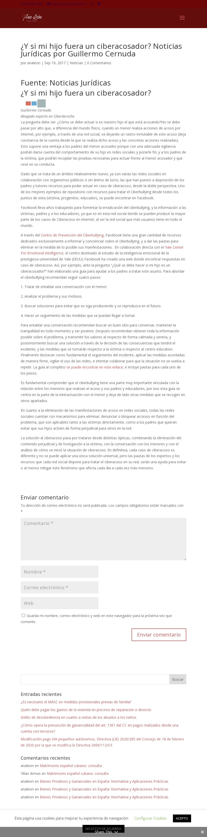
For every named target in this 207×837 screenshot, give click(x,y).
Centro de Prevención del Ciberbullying (72, 235)
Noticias (76, 62)
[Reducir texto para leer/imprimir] (34, 103)
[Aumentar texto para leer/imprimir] (28, 103)
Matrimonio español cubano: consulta (71, 765)
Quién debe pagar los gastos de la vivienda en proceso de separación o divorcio (86, 709)
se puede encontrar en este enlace (94, 367)
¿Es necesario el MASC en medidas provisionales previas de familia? (76, 701)
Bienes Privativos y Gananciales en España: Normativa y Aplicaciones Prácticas (104, 781)
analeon (33, 62)
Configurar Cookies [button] (150, 818)
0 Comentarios (99, 62)
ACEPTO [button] (182, 818)
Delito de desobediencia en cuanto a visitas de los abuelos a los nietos (78, 717)
